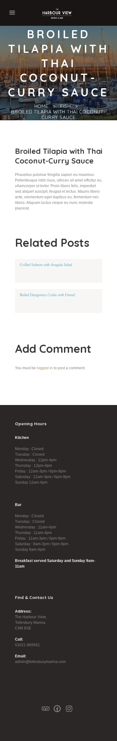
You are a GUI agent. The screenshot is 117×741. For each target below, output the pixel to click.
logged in (45, 368)
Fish (65, 106)
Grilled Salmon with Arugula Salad (46, 265)
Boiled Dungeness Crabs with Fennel (47, 295)
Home (41, 106)
